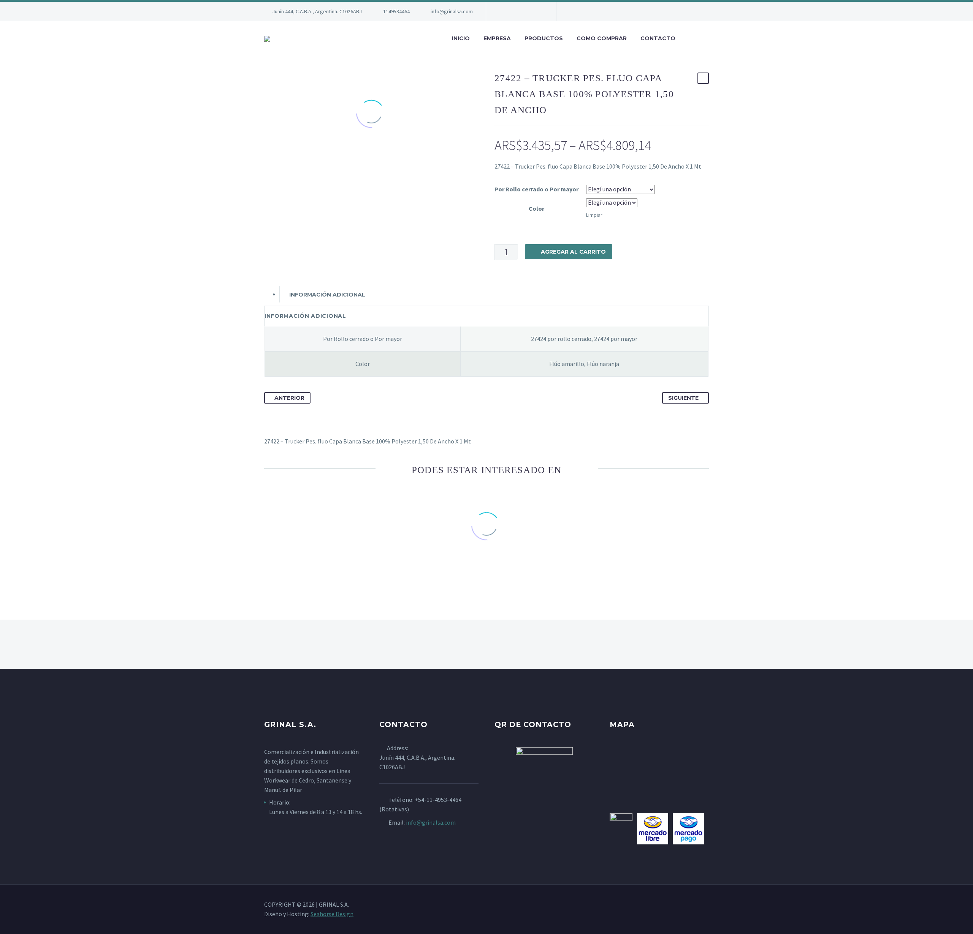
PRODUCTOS (544, 38)
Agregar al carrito (573, 251)
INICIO (461, 38)
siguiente (683, 397)
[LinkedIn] (514, 11)
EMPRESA (497, 38)
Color (536, 208)
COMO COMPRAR (602, 38)
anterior (289, 397)
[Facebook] (503, 11)
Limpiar (594, 214)
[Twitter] (526, 11)
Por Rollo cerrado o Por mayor (536, 189)
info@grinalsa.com (452, 11)
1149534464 (396, 11)
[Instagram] (537, 11)
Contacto (657, 38)
